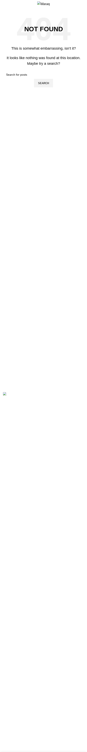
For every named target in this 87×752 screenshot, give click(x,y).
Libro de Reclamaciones (20, 491)
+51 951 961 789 (19, 429)
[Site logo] (43, 3)
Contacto (9, 461)
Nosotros (9, 453)
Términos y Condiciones (20, 476)
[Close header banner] (5, 538)
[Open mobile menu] (4, 4)
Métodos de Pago (15, 469)
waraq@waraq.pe (20, 436)
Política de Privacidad (18, 484)
